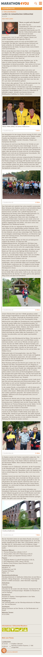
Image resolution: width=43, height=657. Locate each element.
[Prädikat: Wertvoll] (10, 643)
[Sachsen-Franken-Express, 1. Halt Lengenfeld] (10, 646)
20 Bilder (37, 310)
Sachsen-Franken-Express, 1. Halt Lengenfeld (22, 646)
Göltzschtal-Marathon (10, 12)
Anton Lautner (9, 18)
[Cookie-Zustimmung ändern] (4, 650)
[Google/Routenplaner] (26, 630)
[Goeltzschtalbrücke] (21, 529)
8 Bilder (38, 130)
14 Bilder (37, 202)
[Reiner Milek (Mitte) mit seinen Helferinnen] (21, 124)
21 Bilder (37, 453)
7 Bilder (38, 535)
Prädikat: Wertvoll (16, 643)
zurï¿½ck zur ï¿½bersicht (11, 652)
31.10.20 (5, 643)
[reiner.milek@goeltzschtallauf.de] (8, 630)
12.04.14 (5, 646)
